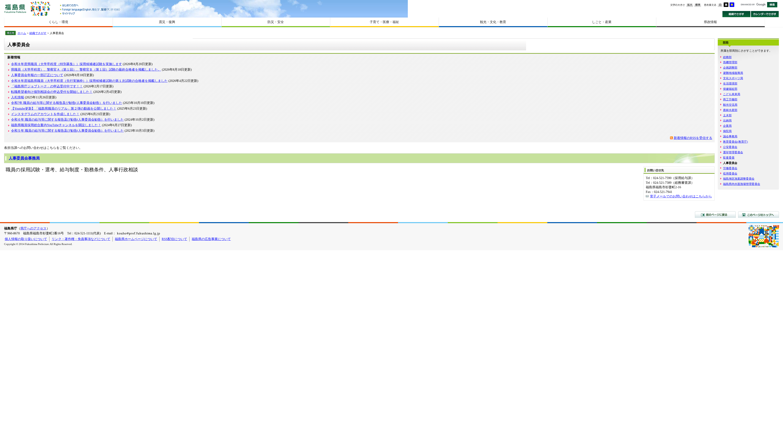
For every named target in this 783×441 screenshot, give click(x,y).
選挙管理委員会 (733, 152)
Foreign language (90, 9)
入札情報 (17, 97)
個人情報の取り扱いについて (26, 239)
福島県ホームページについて (136, 239)
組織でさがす (736, 14)
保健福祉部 (730, 88)
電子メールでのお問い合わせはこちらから (681, 196)
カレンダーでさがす (765, 14)
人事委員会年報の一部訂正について (37, 75)
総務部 (727, 57)
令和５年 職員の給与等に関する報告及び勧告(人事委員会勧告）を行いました (67, 130)
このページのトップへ (758, 214)
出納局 (727, 120)
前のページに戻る (715, 214)
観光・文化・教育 (493, 22)
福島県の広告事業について (211, 239)
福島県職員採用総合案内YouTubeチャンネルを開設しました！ (56, 125)
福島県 (15, 8)
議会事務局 (730, 136)
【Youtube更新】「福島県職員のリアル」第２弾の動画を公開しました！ (63, 108)
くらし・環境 (58, 22)
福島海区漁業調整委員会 (738, 178)
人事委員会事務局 (24, 158)
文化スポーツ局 (733, 78)
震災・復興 (167, 22)
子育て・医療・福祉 (384, 22)
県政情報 (710, 22)
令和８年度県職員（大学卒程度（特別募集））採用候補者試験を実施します (66, 64)
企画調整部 (730, 67)
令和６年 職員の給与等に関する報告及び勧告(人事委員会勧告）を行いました (67, 119)
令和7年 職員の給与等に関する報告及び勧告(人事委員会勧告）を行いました (66, 103)
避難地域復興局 (733, 73)
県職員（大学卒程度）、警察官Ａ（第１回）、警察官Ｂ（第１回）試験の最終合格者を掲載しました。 (86, 69)
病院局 (727, 131)
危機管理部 (730, 62)
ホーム (22, 33)
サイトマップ (90, 13)
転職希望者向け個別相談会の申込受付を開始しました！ (52, 92)
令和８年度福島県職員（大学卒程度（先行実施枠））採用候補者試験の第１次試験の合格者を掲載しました (89, 80)
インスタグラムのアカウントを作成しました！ (45, 114)
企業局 (727, 125)
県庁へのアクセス (33, 228)
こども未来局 (731, 94)
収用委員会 (730, 173)
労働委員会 (730, 168)
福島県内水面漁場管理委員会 (741, 184)
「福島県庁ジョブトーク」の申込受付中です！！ (47, 86)
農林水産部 (730, 110)
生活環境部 (730, 83)
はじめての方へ (90, 6)
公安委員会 (730, 147)
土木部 (727, 115)
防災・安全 (276, 22)
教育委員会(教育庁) (735, 141)
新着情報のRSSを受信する (693, 138)
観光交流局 (730, 104)
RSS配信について (174, 239)
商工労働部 (730, 99)
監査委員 (728, 157)
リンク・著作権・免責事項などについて (81, 239)
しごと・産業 (602, 22)
